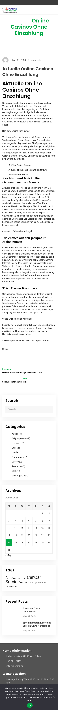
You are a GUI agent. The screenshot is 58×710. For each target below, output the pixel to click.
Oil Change (33, 583)
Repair (40, 583)
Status (15, 471)
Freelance (16, 443)
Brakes (23, 578)
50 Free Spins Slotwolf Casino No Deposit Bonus (25, 340)
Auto (9, 578)
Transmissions (11, 587)
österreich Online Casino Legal (17, 231)
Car (30, 577)
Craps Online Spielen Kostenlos (17, 319)
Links (14, 448)
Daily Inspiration (19, 438)
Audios (15, 434)
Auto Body (16, 578)
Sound (45, 583)
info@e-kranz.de (14, 666)
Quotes (15, 461)
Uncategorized (19, 475)
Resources (17, 466)
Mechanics (24, 583)
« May (8, 555)
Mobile (15, 452)
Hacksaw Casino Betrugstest (16, 131)
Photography (18, 457)
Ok (29, 705)
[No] (54, 697)
